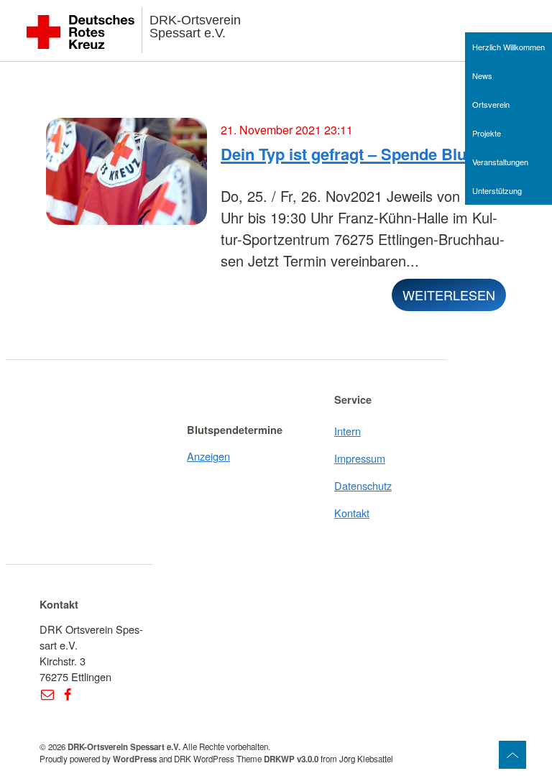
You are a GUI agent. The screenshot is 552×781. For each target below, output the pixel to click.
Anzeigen (208, 455)
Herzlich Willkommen (508, 46)
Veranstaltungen (500, 161)
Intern (347, 430)
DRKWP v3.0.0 (291, 759)
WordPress (135, 759)
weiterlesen (448, 294)
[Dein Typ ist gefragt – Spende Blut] (126, 177)
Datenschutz (363, 485)
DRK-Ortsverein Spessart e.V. (195, 27)
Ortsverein (491, 104)
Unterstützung (497, 190)
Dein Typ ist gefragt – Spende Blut (346, 153)
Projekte (486, 133)
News (482, 75)
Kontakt (351, 512)
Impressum (359, 458)
